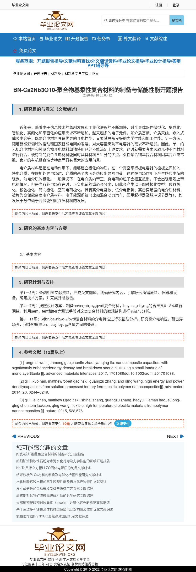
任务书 (101, 38)
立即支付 (123, 423)
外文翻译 (129, 38)
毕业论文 (50, 38)
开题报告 (76, 38)
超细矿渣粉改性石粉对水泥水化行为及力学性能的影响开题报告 (63, 460)
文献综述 (155, 38)
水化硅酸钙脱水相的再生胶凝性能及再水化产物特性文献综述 (61, 481)
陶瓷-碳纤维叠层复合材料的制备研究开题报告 (50, 453)
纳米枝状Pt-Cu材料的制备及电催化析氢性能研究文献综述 (59, 474)
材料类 (56, 73)
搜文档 (177, 20)
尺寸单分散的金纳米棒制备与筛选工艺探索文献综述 (54, 488)
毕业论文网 (21, 73)
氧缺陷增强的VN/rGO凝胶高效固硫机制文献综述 (52, 516)
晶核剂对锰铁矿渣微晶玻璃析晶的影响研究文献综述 (54, 495)
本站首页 (24, 38)
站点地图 (125, 569)
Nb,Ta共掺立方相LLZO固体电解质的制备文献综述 (53, 467)
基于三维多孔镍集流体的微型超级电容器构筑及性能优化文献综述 (64, 509)
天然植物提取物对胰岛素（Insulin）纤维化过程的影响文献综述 (63, 502)
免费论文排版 (24, 51)
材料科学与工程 (76, 73)
